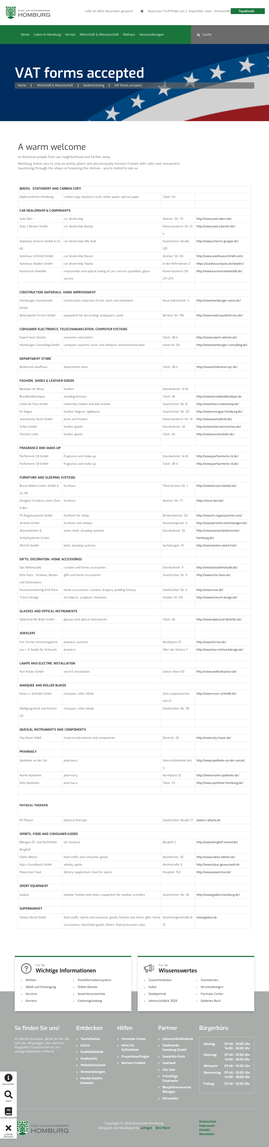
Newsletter (207, 1134)
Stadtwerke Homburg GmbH (174, 1047)
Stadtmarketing (93, 85)
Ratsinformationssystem (94, 980)
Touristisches (209, 980)
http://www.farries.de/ (211, 642)
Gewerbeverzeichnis (91, 994)
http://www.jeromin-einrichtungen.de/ (221, 523)
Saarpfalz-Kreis (173, 1056)
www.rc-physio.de (208, 820)
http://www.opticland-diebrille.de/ (219, 619)
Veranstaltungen (151, 34)
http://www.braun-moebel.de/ (216, 486)
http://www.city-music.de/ (213, 738)
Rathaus (129, 34)
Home (25, 34)
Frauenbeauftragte (135, 1056)
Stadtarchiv (88, 1058)
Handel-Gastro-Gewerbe (91, 1080)
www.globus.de (206, 917)
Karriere (31, 1001)
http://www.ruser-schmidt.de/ (216, 694)
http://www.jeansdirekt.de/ (214, 419)
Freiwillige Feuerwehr (170, 1078)
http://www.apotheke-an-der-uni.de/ (220, 761)
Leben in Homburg (47, 34)
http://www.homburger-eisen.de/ (218, 301)
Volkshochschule (92, 1065)
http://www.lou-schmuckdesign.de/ (219, 650)
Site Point (162, 1128)
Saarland (168, 1063)
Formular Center (212, 994)
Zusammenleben (160, 980)
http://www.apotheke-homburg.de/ (219, 783)
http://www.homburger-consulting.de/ (222, 345)
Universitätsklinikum (177, 1039)
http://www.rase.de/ (209, 590)
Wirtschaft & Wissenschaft (99, 34)
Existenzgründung (90, 1001)
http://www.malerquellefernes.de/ (219, 315)
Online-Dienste (88, 987)
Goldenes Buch (211, 1001)
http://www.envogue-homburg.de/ (219, 412)
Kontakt (204, 1130)
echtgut (146, 1128)
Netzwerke (170, 1098)
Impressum (207, 1126)
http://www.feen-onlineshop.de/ (217, 404)
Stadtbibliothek (91, 1052)
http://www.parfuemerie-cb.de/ (217, 456)
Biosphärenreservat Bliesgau (176, 1089)
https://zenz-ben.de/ (210, 501)
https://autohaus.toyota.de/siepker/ (220, 264)
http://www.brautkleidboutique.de (218, 397)
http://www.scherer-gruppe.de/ (217, 241)
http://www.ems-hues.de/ (213, 575)
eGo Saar (168, 1070)
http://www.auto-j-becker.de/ (215, 226)
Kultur (153, 987)
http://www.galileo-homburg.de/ (218, 895)
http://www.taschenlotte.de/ (215, 434)
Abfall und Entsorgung (41, 987)
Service (70, 34)
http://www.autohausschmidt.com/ (219, 256)
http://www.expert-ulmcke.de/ (216, 337)
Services (31, 994)
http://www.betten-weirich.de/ (216, 546)
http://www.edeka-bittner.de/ (215, 857)
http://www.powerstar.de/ (213, 872)
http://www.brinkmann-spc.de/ (216, 367)
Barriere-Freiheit (133, 1063)
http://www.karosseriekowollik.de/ (219, 271)
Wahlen (31, 980)
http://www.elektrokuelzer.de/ (216, 672)
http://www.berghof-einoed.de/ (217, 842)
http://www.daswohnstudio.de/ (217, 568)
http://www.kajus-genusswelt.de (218, 865)
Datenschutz (207, 1122)
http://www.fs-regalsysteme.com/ (219, 516)
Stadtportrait (157, 994)
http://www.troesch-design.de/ (216, 597)
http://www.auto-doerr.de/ (214, 219)
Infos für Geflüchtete (130, 1047)
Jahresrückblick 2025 (163, 1001)
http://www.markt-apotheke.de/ (217, 775)
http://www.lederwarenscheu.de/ (218, 427)
